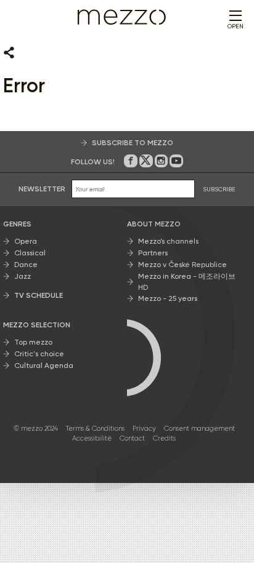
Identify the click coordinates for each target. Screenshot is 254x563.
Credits (164, 438)
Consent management (199, 429)
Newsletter (41, 189)
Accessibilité (92, 438)
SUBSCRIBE (219, 189)
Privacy (144, 429)
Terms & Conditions (95, 429)
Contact (132, 438)
